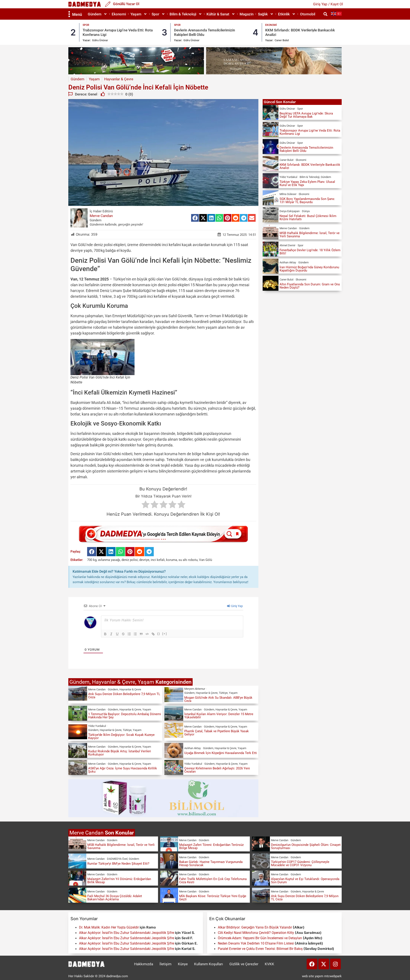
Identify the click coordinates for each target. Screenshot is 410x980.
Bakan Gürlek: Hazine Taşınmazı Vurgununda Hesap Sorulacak (211, 863)
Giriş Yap (236, 606)
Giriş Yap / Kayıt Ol (328, 4)
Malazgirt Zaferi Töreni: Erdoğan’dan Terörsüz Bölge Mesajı (211, 846)
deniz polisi (130, 560)
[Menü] (69, 14)
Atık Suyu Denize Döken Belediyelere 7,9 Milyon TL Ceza (124, 695)
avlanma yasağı (109, 560)
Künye (183, 964)
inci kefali (158, 560)
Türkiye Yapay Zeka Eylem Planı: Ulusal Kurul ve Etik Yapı (307, 183)
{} (158, 633)
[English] (334, 14)
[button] (325, 14)
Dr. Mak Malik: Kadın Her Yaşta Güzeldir (109, 927)
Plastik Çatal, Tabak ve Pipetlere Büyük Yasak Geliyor (216, 732)
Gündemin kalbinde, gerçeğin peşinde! (116, 224)
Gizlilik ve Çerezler (243, 964)
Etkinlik (284, 14)
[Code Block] (147, 634)
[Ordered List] (129, 634)
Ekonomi (119, 14)
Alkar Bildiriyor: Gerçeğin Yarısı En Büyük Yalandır (255, 927)
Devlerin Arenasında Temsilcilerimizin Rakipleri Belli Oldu (306, 149)
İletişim (165, 964)
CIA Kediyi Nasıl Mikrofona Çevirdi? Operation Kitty (256, 933)
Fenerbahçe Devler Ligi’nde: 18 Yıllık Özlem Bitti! (310, 251)
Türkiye (223, 692)
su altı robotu (188, 560)
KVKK (269, 964)
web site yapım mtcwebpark (322, 976)
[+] (164, 633)
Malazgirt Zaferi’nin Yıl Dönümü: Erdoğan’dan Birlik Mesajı (119, 880)
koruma (171, 560)
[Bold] (105, 634)
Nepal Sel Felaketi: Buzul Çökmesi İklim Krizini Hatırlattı (308, 217)
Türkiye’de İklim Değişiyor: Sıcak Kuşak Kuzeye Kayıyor (121, 736)
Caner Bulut (191, 40)
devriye (144, 560)
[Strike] (123, 634)
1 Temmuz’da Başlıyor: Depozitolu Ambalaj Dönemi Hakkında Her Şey (124, 715)
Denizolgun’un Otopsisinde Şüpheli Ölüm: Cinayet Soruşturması (306, 846)
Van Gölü (205, 560)
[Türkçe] (339, 14)
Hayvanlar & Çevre (113, 682)
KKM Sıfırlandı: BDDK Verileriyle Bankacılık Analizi (310, 166)
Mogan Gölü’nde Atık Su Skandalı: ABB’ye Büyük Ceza (218, 699)
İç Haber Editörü (101, 211)
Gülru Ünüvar (100, 40)
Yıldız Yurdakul (283, 40)
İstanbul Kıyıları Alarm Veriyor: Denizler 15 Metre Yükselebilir (218, 715)
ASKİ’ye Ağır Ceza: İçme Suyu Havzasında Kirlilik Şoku (122, 769)
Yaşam (135, 14)
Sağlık (263, 14)
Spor (155, 14)
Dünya (306, 211)
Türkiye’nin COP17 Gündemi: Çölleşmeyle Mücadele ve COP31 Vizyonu (300, 863)
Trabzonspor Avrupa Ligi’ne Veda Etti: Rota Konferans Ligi (310, 132)
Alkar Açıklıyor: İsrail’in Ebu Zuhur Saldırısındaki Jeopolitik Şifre (126, 933)
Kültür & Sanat (217, 14)
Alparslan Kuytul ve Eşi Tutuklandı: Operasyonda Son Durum (305, 880)
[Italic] (111, 634)
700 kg (92, 560)
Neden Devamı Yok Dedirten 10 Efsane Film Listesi (256, 943)
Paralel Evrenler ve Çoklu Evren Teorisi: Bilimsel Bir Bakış (260, 949)
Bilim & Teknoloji (183, 14)
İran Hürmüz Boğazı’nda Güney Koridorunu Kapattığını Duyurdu (309, 268)
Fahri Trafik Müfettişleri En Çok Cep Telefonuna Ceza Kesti (213, 880)
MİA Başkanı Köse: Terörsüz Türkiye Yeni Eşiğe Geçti (212, 897)
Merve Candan (101, 216)
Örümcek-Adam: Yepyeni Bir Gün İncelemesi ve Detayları (260, 938)
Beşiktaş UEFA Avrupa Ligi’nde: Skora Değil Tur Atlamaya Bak (306, 115)
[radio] (145, 505)
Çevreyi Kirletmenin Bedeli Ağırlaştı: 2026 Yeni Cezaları (217, 769)
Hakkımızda (143, 964)
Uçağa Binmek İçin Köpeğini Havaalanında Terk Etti (220, 753)
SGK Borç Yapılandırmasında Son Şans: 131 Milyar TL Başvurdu (307, 200)
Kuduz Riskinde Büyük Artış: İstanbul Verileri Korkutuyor (119, 752)
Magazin (246, 14)
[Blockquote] (141, 634)
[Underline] (117, 634)
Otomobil (307, 14)
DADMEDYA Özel (117, 858)
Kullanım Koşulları (208, 964)
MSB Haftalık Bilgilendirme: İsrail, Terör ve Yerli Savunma (310, 234)
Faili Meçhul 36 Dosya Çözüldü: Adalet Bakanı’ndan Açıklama (114, 897)
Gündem (94, 14)
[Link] (153, 634)
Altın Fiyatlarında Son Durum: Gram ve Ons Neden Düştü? (310, 285)
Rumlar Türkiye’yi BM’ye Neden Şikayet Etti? (118, 864)
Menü (77, 14)
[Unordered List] (135, 634)
